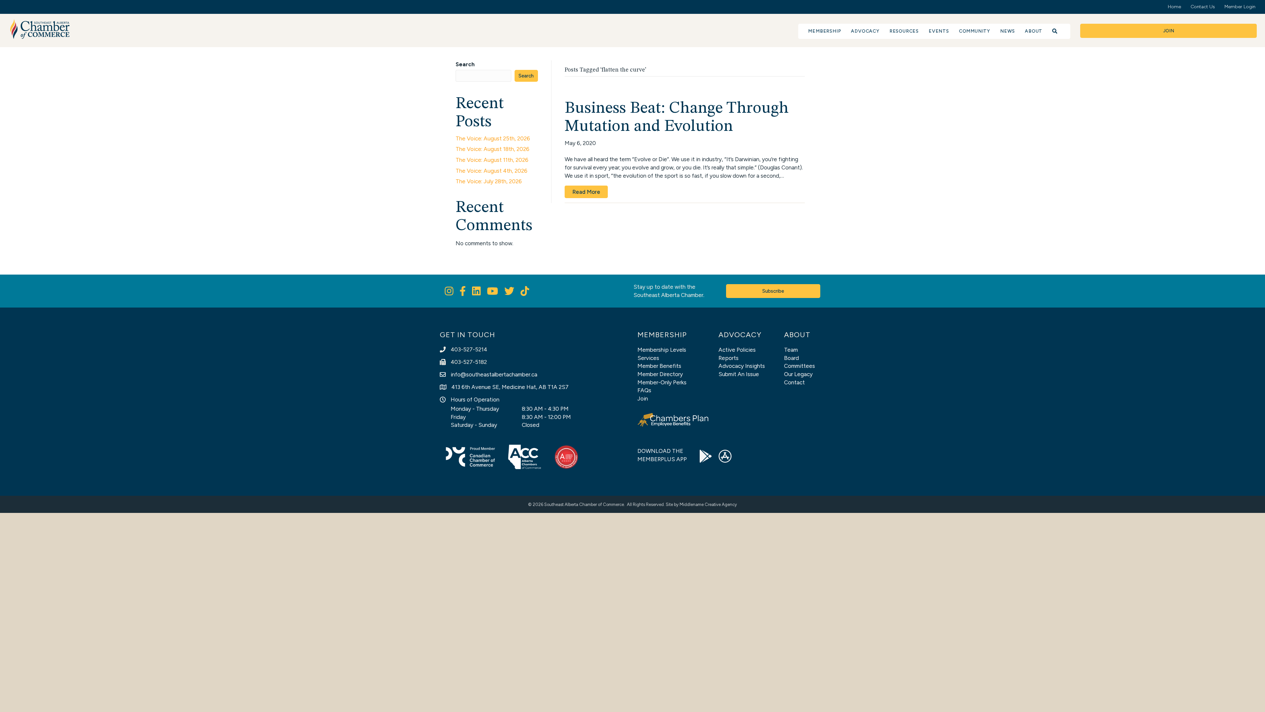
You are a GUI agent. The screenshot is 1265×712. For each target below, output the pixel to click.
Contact (794, 382)
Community (974, 31)
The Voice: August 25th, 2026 (493, 138)
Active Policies (737, 349)
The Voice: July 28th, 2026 (489, 181)
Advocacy (865, 31)
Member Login (1239, 7)
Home (1174, 7)
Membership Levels (661, 349)
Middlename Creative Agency (708, 504)
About (1033, 31)
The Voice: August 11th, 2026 (492, 160)
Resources (904, 31)
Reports (728, 358)
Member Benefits (659, 366)
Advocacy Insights (741, 366)
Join (642, 398)
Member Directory (660, 374)
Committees (799, 366)
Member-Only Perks (662, 382)
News (1007, 31)
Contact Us (1203, 7)
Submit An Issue (738, 374)
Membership (824, 31)
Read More (586, 192)
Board (791, 358)
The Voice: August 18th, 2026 (492, 149)
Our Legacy (798, 374)
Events (939, 31)
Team (791, 349)
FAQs (644, 390)
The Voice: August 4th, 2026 (491, 170)
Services (648, 358)
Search (465, 64)
